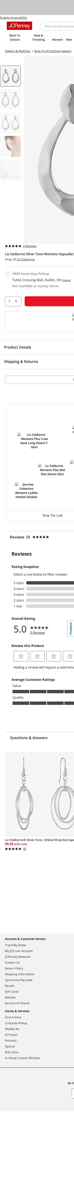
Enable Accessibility (13, 18)
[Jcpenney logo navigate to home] (19, 26)
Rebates (10, 997)
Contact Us (12, 962)
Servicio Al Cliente (17, 1003)
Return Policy (14, 968)
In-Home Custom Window (22, 1058)
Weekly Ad (12, 1029)
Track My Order (15, 945)
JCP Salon (11, 1035)
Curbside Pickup (16, 1023)
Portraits (11, 1040)
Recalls (10, 986)
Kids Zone (11, 1052)
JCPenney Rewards (17, 957)
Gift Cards (12, 991)
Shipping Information (19, 974)
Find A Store (13, 1017)
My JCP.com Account (19, 951)
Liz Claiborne (26, 259)
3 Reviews (30, 246)
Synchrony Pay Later (19, 980)
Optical (10, 1046)
